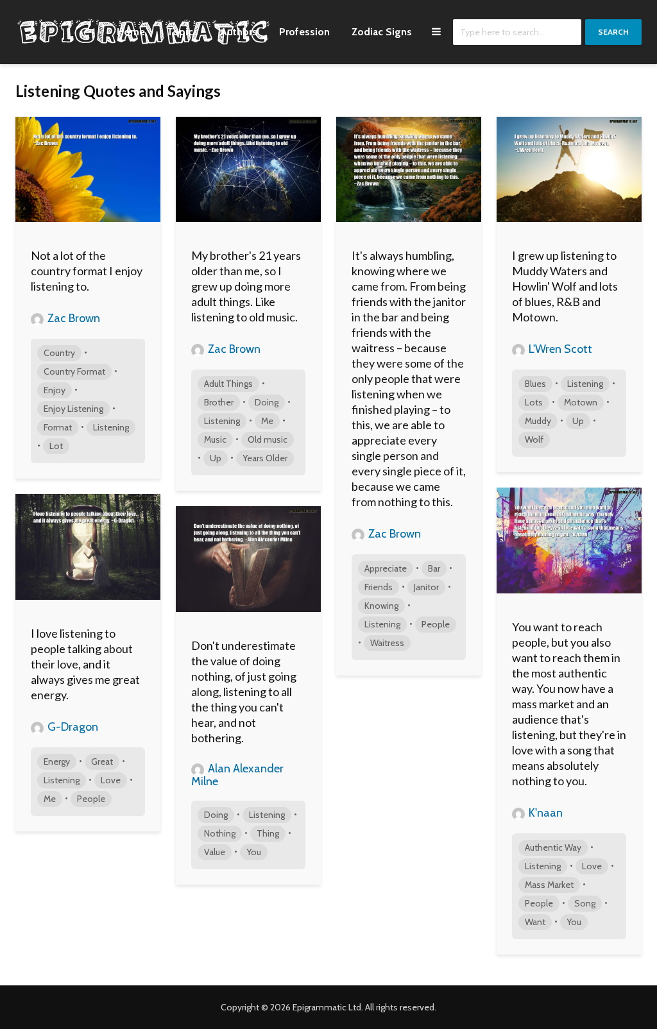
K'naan (544, 813)
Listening (111, 427)
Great (102, 761)
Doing (266, 402)
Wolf (534, 439)
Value (214, 852)
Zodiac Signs (382, 32)
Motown (580, 402)
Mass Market (549, 884)
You (574, 922)
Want (535, 922)
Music (215, 439)
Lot (56, 446)
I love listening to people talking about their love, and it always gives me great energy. (85, 664)
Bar (434, 568)
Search (613, 32)
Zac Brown (72, 318)
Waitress (387, 643)
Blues (535, 383)
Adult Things (228, 383)
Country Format (74, 371)
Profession (304, 32)
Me (267, 421)
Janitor (426, 587)
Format (58, 427)
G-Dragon (71, 727)
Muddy (538, 421)
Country (59, 353)
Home (131, 32)
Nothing (219, 833)
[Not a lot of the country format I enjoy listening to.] (87, 168)
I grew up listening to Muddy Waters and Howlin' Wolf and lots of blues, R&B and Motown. (565, 286)
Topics (182, 32)
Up (215, 458)
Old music (267, 439)
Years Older (265, 458)
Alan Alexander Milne (237, 774)
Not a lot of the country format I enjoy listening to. (86, 270)
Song (584, 903)
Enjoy (54, 390)
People (436, 624)
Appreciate (385, 568)
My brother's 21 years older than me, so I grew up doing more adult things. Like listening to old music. (246, 286)
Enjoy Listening (73, 408)
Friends (378, 587)
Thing (268, 833)
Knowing (381, 605)
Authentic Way (553, 847)
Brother (219, 402)
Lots (534, 402)
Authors (238, 32)
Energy (57, 761)
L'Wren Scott (559, 349)
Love (592, 866)
